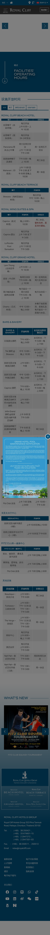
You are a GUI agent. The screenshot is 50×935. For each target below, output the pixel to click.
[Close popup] (48, 436)
